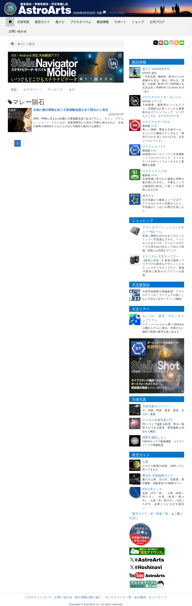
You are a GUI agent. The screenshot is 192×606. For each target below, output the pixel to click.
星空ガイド (42, 22)
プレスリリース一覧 (117, 597)
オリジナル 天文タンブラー (160, 256)
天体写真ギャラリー (155, 406)
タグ (72, 89)
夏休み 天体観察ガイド (157, 475)
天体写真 (23, 22)
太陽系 (12, 110)
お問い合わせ (18, 31)
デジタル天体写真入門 (157, 420)
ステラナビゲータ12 (156, 121)
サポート (120, 22)
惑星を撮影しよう (154, 437)
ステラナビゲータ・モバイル (161, 97)
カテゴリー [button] (31, 89)
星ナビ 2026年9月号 (156, 69)
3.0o (153, 150)
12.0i (154, 126)
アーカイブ (54, 89)
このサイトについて (38, 597)
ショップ (138, 22)
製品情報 (103, 22)
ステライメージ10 (154, 171)
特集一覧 (162, 513)
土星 (145, 461)
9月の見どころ (152, 489)
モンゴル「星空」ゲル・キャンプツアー (163, 318)
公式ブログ (157, 22)
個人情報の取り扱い (88, 597)
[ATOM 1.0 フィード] (176, 42)
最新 (14, 89)
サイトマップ (158, 597)
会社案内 (140, 597)
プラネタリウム (80, 22)
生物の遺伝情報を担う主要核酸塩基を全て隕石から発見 (70, 109)
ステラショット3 (153, 146)
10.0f (154, 175)
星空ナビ (148, 195)
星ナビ (60, 22)
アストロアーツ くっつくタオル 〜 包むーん (163, 229)
